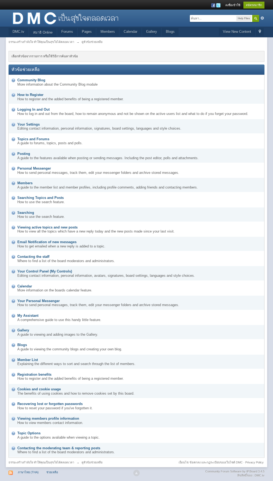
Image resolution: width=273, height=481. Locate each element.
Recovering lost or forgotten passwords (50, 404)
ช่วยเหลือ (52, 472)
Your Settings (28, 124)
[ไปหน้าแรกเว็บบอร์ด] (65, 18)
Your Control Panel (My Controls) (44, 271)
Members (108, 32)
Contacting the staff (33, 257)
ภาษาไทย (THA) (28, 472)
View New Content (237, 32)
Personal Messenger (34, 168)
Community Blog (31, 80)
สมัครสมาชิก (254, 5)
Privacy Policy (254, 462)
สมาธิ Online (43, 32)
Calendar (130, 32)
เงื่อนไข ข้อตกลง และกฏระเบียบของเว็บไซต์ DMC (211, 462)
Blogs (170, 32)
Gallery (151, 32)
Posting (23, 154)
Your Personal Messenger (38, 301)
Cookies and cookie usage (39, 389)
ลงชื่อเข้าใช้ (232, 5)
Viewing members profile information (48, 418)
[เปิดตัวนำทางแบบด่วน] (260, 32)
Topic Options (29, 433)
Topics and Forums (33, 139)
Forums (67, 32)
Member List (27, 360)
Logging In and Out (33, 109)
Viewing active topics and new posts (47, 227)
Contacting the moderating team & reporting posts (58, 448)
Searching (25, 213)
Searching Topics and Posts (40, 198)
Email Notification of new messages (47, 242)
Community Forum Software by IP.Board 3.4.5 (234, 471)
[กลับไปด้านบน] (136, 473)
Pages (87, 32)
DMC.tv (18, 32)
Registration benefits (34, 374)
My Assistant (27, 316)
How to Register (30, 95)
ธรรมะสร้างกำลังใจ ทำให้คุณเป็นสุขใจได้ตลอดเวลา (41, 462)
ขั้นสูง (262, 18)
